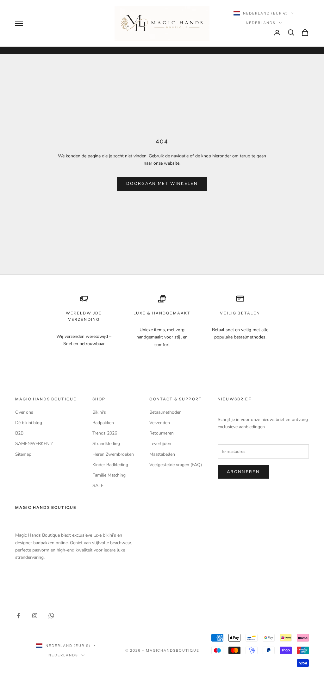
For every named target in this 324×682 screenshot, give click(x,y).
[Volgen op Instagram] (35, 615)
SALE (97, 486)
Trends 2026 (104, 433)
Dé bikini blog (28, 423)
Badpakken (103, 423)
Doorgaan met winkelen (162, 183)
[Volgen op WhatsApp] (51, 615)
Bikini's (99, 412)
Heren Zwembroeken (113, 454)
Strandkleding (106, 444)
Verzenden (159, 423)
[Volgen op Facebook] (18, 615)
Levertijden (160, 444)
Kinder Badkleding (110, 465)
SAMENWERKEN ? (34, 444)
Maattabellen (162, 454)
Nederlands (261, 23)
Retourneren (161, 433)
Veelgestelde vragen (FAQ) (175, 465)
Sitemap (23, 454)
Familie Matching (109, 475)
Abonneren (243, 472)
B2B (19, 433)
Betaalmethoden (165, 412)
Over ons (24, 412)
